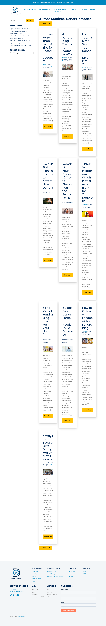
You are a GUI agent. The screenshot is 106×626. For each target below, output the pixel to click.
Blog (84, 571)
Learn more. (70, 2)
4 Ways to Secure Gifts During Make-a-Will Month (48, 447)
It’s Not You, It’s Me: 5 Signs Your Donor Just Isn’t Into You (87, 49)
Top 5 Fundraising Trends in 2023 (19, 29)
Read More (48, 127)
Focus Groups (73, 574)
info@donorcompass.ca (17, 591)
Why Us (78, 10)
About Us (85, 9)
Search (29, 20)
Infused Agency (21, 616)
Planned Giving (51, 571)
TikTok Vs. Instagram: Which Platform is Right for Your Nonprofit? (87, 182)
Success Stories (36, 579)
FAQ (84, 574)
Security (73, 9)
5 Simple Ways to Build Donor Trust (20, 45)
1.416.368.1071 (13, 590)
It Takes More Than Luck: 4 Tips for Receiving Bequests (48, 47)
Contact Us (92, 10)
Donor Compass (47, 67)
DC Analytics (72, 571)
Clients (34, 576)
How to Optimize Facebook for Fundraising (87, 318)
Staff (33, 581)
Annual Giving (51, 574)
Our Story (35, 571)
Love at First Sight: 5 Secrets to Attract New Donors (48, 176)
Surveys (71, 576)
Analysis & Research (45, 9)
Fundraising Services (29, 9)
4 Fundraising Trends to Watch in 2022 (67, 44)
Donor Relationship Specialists (60, 10)
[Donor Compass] (15, 10)
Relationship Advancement (55, 576)
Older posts (46, 24)
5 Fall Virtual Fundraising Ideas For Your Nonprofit (48, 321)
